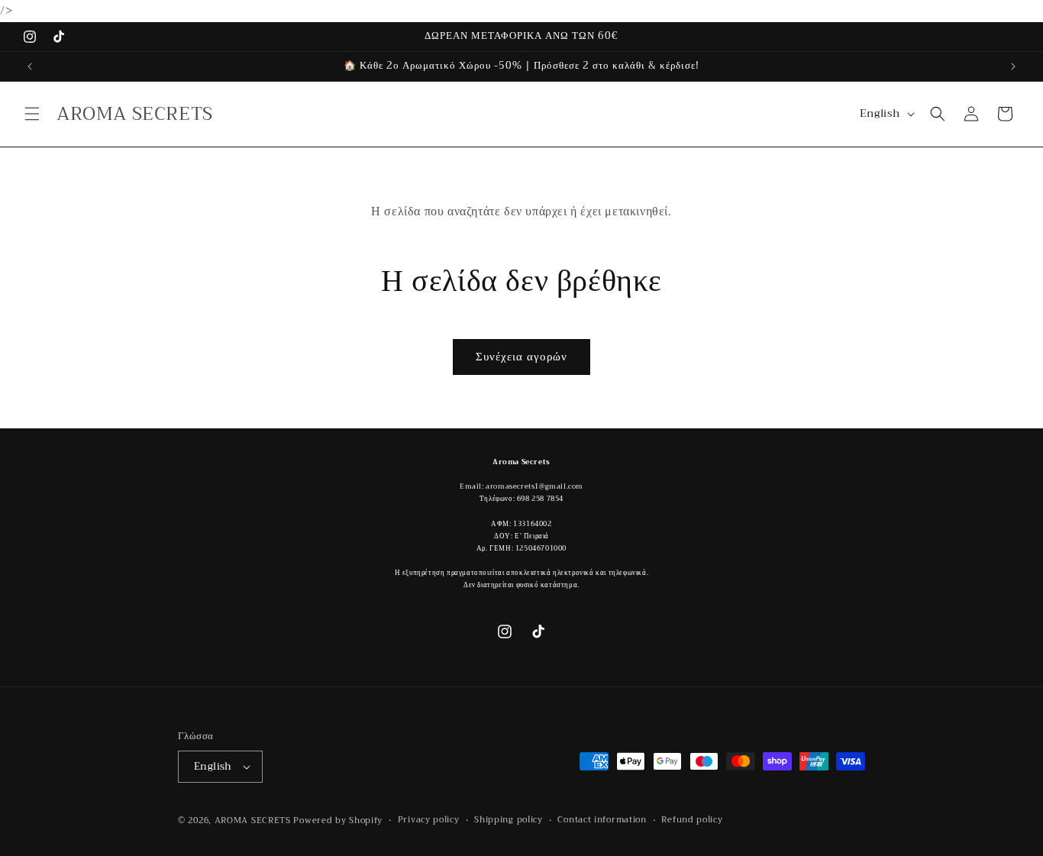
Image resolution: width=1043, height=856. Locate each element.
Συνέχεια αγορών (521, 357)
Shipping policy (508, 820)
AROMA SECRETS (253, 820)
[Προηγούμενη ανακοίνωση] (30, 66)
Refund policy (691, 820)
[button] (32, 114)
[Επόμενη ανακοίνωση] (1013, 66)
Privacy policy (429, 820)
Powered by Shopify (338, 820)
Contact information (601, 820)
